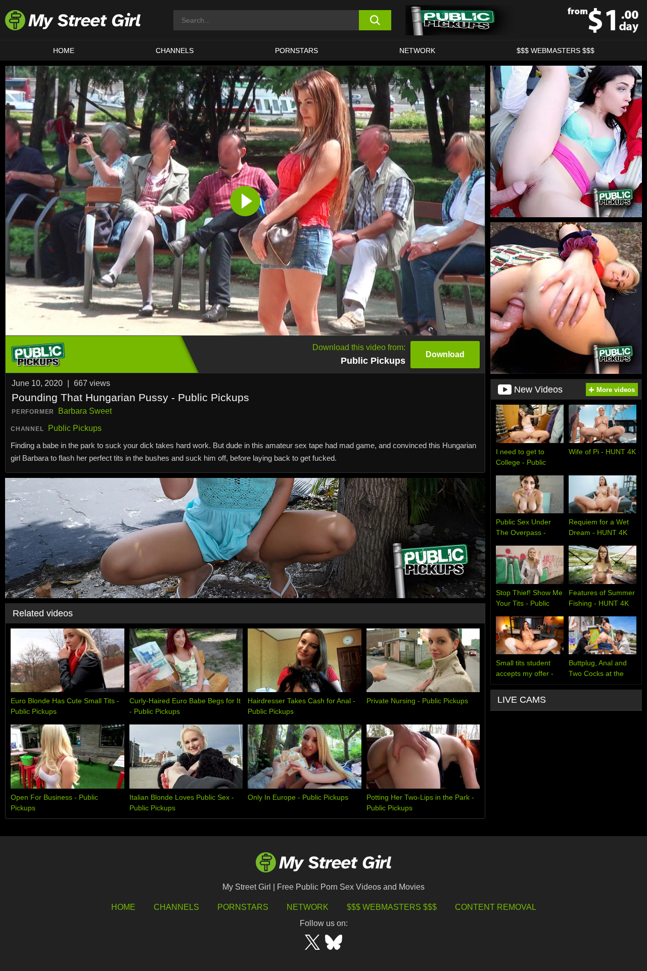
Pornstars (296, 50)
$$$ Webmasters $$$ (392, 907)
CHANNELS (175, 50)
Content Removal (495, 907)
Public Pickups (75, 428)
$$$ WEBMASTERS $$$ (555, 50)
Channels (176, 907)
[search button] (375, 20)
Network (417, 50)
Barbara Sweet (85, 411)
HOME (63, 50)
